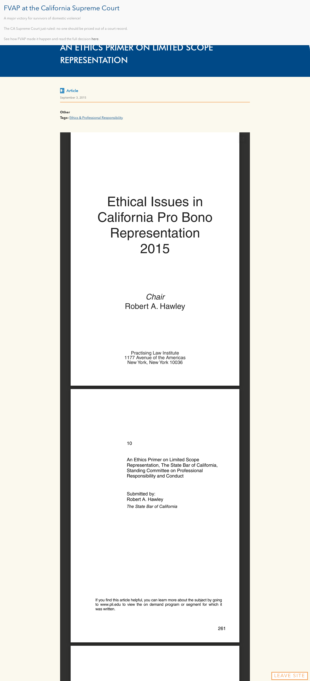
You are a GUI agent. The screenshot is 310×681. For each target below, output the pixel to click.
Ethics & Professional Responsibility (96, 118)
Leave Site (289, 676)
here (95, 39)
